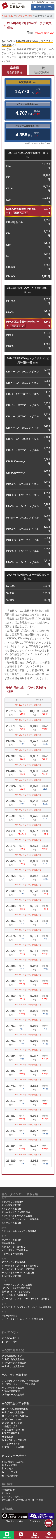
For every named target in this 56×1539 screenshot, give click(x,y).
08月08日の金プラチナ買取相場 (28, 795)
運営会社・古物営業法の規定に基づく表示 (22, 1500)
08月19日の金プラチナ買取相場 (28, 735)
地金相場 (35, 1537)
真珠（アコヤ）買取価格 (14, 1246)
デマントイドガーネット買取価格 (18, 1272)
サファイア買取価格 (11, 1240)
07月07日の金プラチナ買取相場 (28, 1154)
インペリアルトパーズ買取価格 (17, 1215)
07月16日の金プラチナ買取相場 (28, 1050)
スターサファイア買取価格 (15, 1250)
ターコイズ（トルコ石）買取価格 (18, 1269)
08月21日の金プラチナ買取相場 (28, 705)
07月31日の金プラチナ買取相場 (28, 885)
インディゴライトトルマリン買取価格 (20, 1219)
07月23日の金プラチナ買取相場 (28, 975)
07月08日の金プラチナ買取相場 (28, 1140)
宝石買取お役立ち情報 (16, 1403)
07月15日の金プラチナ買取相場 (28, 1065)
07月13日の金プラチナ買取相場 (28, 1095)
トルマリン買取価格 (11, 1276)
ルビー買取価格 (9, 1315)
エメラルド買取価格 (11, 1222)
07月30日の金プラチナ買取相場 (28, 900)
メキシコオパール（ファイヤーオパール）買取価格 (27, 1307)
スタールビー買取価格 (12, 1253)
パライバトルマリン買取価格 (16, 1288)
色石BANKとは (12, 1338)
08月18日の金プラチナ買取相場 (28, 750)
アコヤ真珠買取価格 (11, 1205)
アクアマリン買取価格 (12, 1202)
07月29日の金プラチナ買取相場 (28, 915)
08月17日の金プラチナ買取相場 (28, 765)
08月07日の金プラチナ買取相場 (28, 810)
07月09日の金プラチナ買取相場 (28, 1124)
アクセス (6, 1493)
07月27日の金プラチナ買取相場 (28, 945)
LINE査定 (7, 1537)
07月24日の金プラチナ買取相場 (28, 960)
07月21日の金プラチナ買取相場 (28, 1005)
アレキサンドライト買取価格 (16, 1212)
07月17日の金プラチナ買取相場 (28, 1035)
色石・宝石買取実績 (14, 1374)
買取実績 (49, 1537)
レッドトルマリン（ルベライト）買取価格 (22, 1319)
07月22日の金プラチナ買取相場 (28, 990)
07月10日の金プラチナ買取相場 (28, 1110)
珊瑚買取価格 (8, 1243)
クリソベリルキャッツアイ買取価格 (19, 1231)
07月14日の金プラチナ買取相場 (28, 1080)
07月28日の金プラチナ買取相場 (28, 930)
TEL (21, 1537)
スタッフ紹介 (10, 1341)
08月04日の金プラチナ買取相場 (28, 855)
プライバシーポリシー (12, 1497)
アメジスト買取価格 (11, 1208)
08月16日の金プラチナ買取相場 (28, 780)
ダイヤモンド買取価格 (15, 1262)
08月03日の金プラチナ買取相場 (28, 870)
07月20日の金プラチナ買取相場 (28, 1020)
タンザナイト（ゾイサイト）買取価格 (20, 1265)
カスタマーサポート (14, 1455)
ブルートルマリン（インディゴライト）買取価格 (25, 1298)
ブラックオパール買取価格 (15, 1295)
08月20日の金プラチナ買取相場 (28, 720)
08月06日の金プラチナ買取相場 (28, 825)
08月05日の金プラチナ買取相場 (28, 840)
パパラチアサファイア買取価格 (17, 1284)
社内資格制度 (8, 1490)
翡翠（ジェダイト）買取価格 (16, 1291)
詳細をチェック (20, 213)
